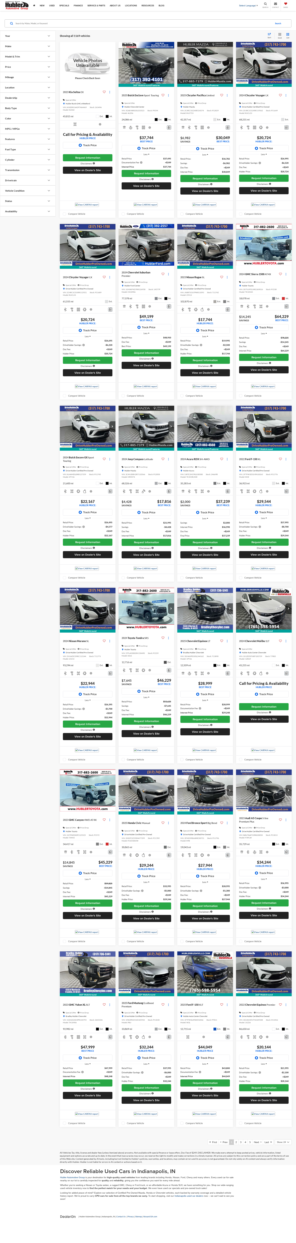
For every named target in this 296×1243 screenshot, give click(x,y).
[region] (146, 162)
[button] (87, 163)
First (214, 1142)
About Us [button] (115, 5)
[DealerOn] (68, 1216)
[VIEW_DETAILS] (87, 63)
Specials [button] (64, 5)
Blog (161, 5)
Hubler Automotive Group (72, 1177)
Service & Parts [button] (96, 5)
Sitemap (138, 1217)
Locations (131, 5)
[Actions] (109, 92)
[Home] (34, 5)
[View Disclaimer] (100, 124)
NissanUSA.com (150, 1217)
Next (257, 1142)
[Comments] (169, 127)
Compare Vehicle (76, 213)
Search (278, 23)
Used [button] (52, 5)
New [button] (42, 5)
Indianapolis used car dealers (189, 1196)
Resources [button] (148, 5)
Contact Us (121, 1217)
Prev (224, 1142)
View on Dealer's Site (87, 170)
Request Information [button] (87, 158)
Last (267, 1142)
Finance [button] (78, 5)
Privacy (130, 1217)
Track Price (90, 145)
